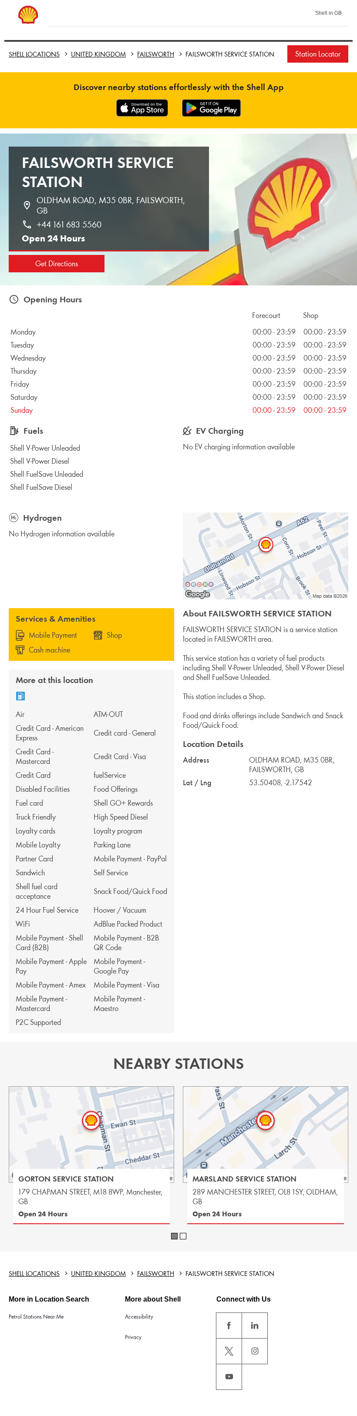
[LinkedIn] (255, 1325)
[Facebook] (229, 1325)
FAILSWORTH (155, 54)
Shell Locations (34, 54)
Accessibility (139, 1316)
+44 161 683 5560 (69, 224)
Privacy (133, 1337)
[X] (229, 1351)
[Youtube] (229, 1377)
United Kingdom (98, 54)
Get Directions (56, 263)
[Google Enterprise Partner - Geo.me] (199, 584)
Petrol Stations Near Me (36, 1316)
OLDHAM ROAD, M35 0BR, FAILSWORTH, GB (112, 205)
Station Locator (317, 54)
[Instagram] (255, 1351)
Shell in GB (328, 13)
